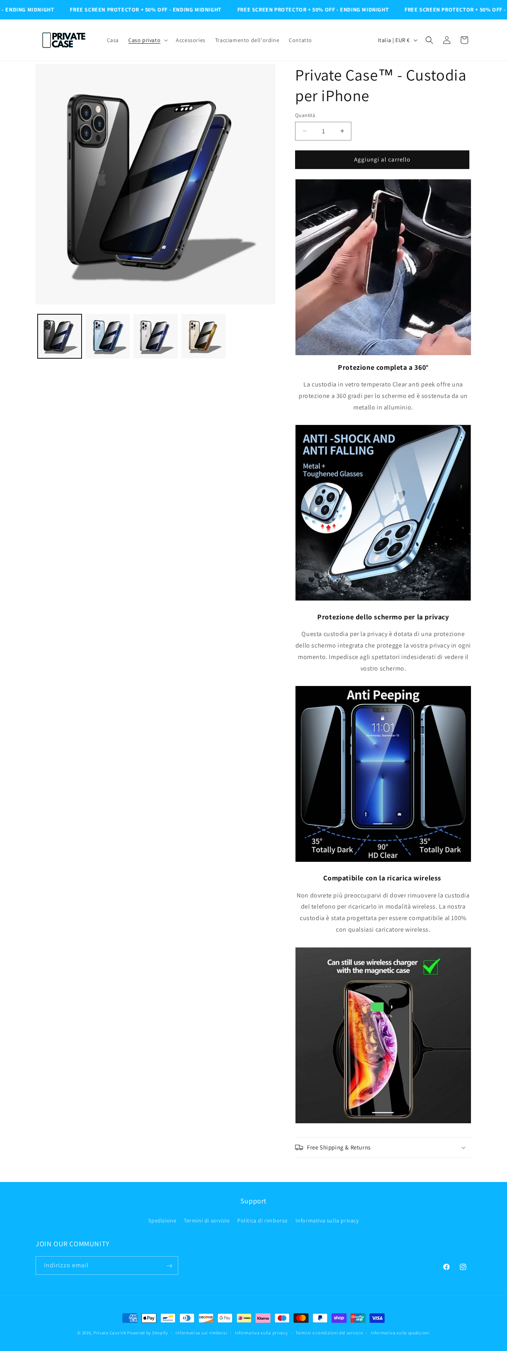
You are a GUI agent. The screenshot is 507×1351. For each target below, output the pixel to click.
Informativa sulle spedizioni (400, 1332)
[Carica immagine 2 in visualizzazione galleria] (108, 336)
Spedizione (162, 1220)
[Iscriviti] (169, 1266)
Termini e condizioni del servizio (329, 1332)
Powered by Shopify (147, 1333)
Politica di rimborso (262, 1220)
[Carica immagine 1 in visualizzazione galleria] (60, 336)
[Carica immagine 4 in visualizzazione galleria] (203, 336)
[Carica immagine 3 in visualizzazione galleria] (155, 336)
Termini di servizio (207, 1220)
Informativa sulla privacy (327, 1220)
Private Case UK (109, 1333)
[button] (147, 40)
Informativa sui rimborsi (201, 1332)
